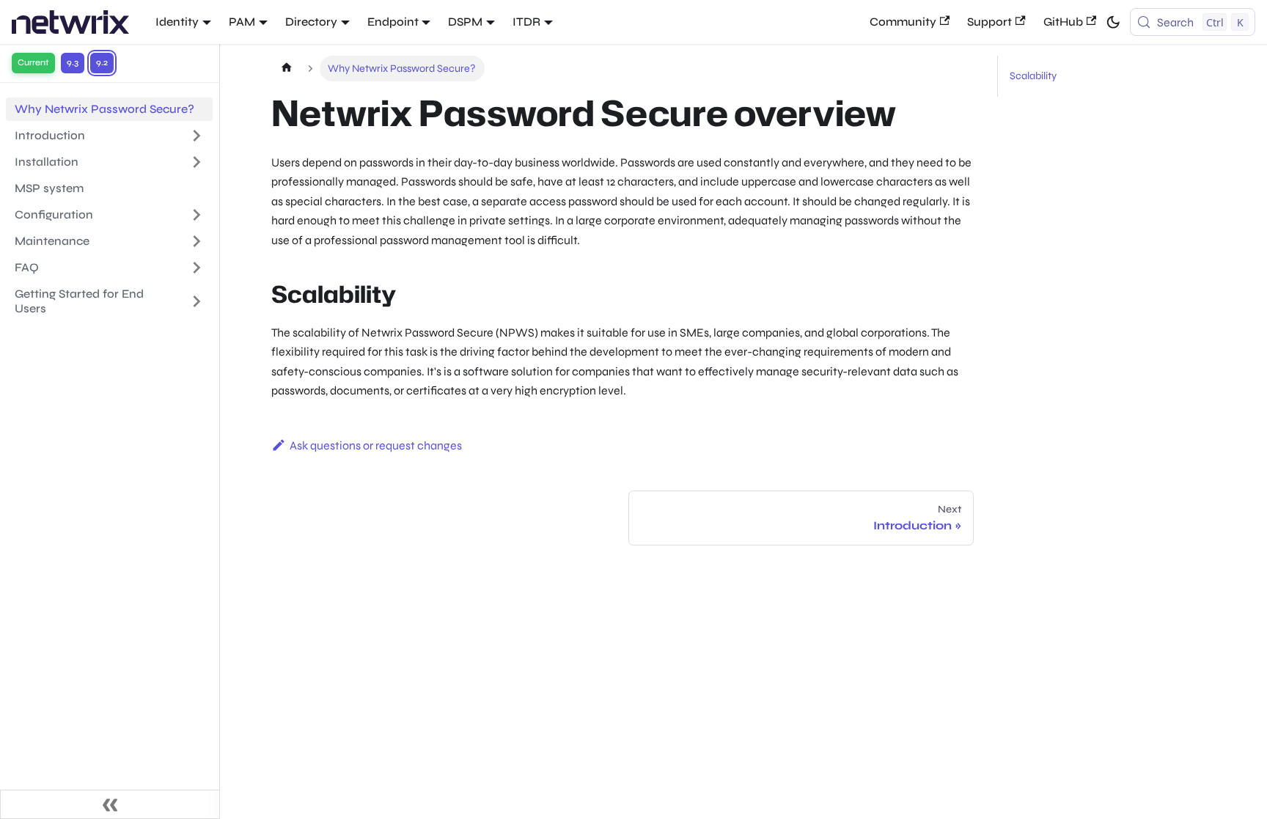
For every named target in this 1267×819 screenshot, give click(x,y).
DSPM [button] (465, 22)
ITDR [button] (526, 22)
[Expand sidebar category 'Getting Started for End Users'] (196, 301)
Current (33, 62)
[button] (109, 241)
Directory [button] (311, 22)
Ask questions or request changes (376, 445)
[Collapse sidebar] (110, 804)
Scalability (1033, 76)
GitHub (1063, 22)
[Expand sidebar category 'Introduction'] (196, 135)
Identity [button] (177, 22)
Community (903, 22)
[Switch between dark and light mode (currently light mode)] (1113, 22)
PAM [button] (242, 22)
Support (989, 22)
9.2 (102, 62)
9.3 (72, 62)
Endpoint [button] (393, 22)
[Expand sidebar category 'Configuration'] (196, 215)
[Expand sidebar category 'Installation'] (196, 162)
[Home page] (286, 68)
